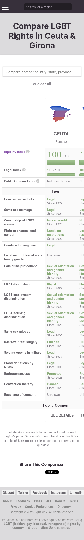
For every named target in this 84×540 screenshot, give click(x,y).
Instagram (58, 492)
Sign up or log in (30, 440)
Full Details (61, 415)
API (48, 501)
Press (38, 501)
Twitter (23, 492)
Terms (73, 501)
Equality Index (14, 151)
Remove (61, 141)
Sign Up (47, 527)
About (7, 501)
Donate (60, 501)
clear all (44, 83)
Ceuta (61, 133)
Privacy (15, 506)
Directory (64, 506)
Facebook (39, 492)
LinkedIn (76, 492)
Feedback (23, 501)
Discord (8, 492)
